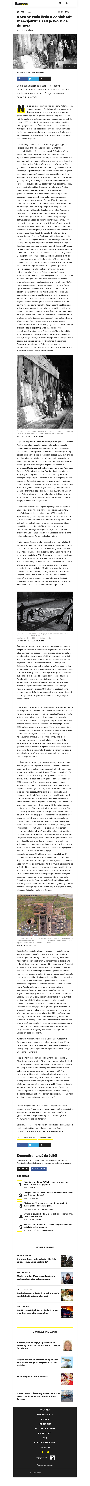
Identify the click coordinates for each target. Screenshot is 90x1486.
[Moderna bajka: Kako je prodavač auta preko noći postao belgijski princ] (67, 1278)
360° (26, 1188)
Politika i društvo (32, 1209)
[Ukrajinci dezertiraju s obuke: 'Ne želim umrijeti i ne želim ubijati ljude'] (67, 1261)
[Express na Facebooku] (42, 1452)
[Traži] (60, 3)
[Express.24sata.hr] (21, 1)
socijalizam (46, 1138)
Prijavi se (23, 1169)
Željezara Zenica (26, 1138)
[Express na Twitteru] (48, 1452)
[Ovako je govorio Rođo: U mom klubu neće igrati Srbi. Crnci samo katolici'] (67, 1295)
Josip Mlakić (28, 30)
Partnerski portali (45, 1465)
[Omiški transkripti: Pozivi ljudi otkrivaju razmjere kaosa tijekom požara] (67, 1312)
